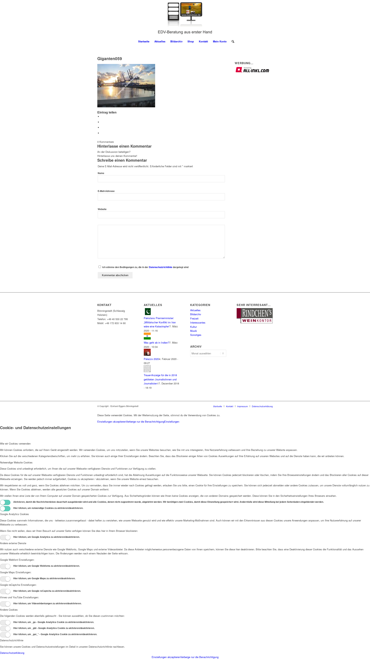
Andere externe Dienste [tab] (13, 543)
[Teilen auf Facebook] (102, 116)
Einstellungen (171, 421)
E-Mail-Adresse (106, 191)
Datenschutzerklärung (12, 653)
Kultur (193, 327)
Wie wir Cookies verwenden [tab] (15, 443)
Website (102, 209)
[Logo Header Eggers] (185, 18)
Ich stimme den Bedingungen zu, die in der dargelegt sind (145, 267)
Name (101, 173)
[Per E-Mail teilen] (102, 133)
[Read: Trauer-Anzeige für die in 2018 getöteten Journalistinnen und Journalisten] (147, 371)
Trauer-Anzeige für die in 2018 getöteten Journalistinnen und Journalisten (160, 379)
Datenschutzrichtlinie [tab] (11, 640)
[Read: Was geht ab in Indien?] (147, 338)
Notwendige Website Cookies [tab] (16, 462)
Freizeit (194, 318)
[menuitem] (144, 41)
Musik (193, 331)
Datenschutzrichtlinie (160, 267)
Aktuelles (195, 310)
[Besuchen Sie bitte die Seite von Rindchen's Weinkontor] (255, 322)
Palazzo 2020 (151, 359)
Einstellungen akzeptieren (111, 421)
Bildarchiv (195, 314)
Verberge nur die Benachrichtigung (145, 421)
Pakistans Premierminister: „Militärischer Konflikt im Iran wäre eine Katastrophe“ (160, 322)
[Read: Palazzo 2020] (147, 354)
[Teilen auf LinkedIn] (102, 127)
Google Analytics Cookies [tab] (14, 514)
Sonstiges (195, 335)
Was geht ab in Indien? (156, 342)
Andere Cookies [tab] (9, 609)
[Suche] (231, 41)
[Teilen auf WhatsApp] (102, 122)
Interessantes (197, 322)
